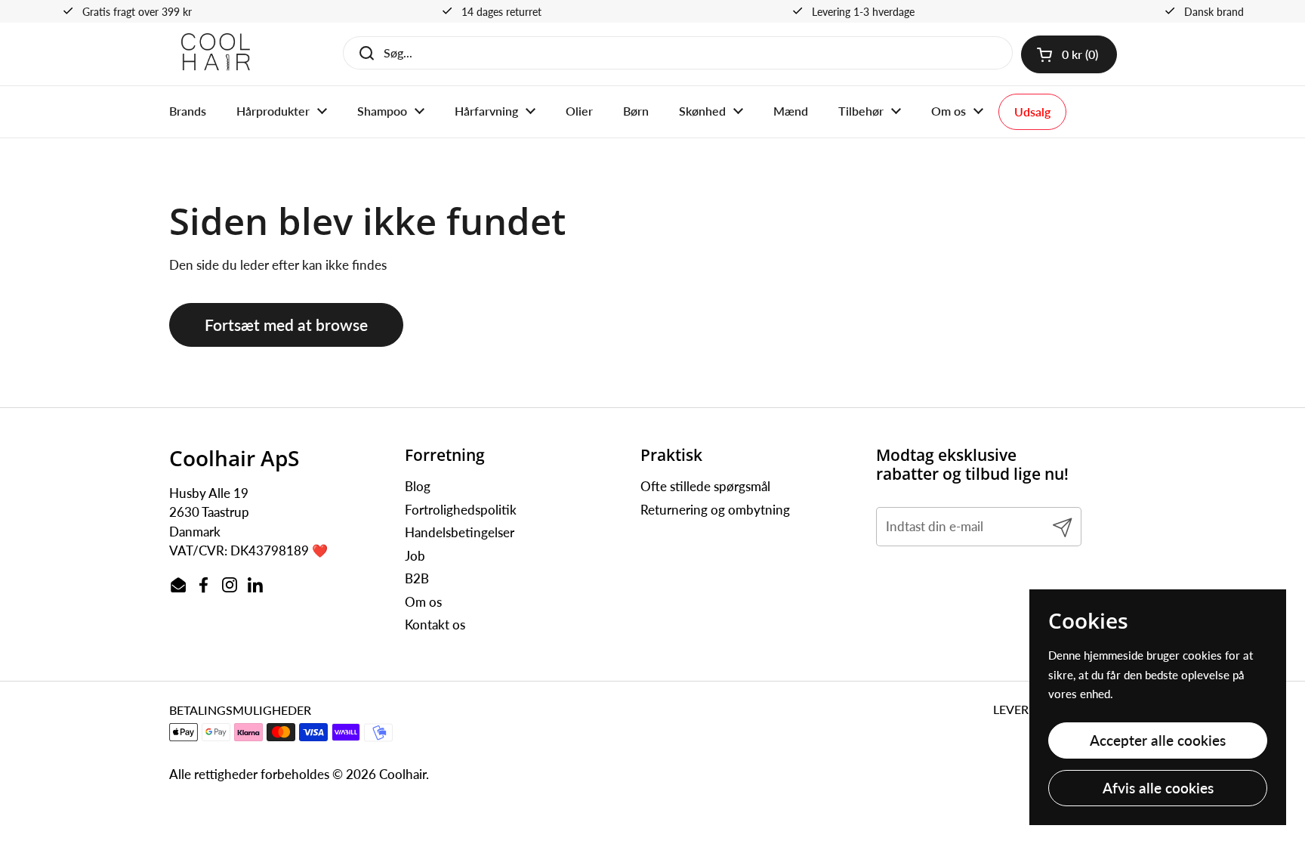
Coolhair (402, 774)
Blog (417, 486)
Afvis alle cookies (1158, 787)
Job (415, 556)
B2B (417, 578)
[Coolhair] (215, 54)
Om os (423, 602)
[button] (1069, 54)
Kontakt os (435, 624)
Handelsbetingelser (459, 532)
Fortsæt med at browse (286, 325)
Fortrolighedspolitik (461, 510)
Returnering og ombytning (715, 510)
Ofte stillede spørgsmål (705, 486)
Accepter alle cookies (1158, 740)
